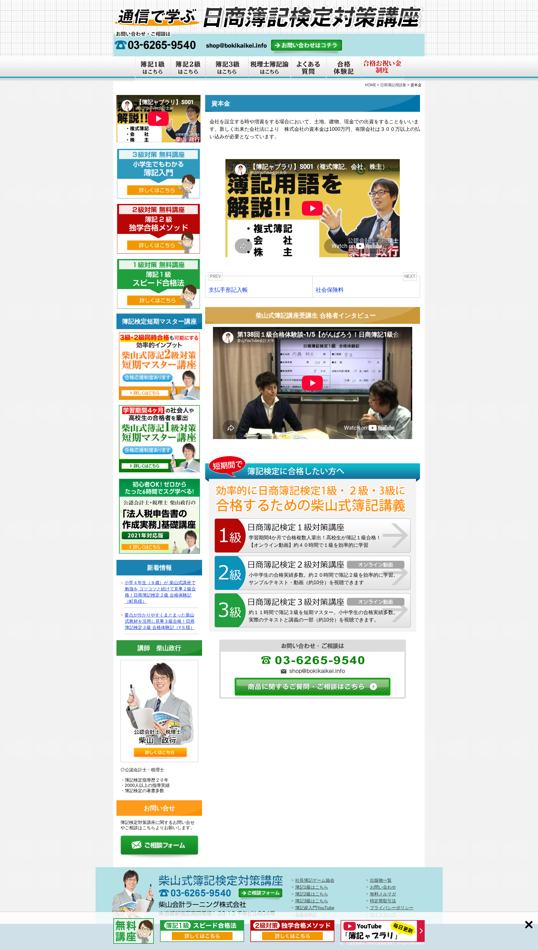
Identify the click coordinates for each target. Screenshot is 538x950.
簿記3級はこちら (311, 900)
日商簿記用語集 (393, 85)
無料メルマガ (383, 893)
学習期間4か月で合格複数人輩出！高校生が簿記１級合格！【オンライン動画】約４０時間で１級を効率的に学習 (315, 541)
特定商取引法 (383, 900)
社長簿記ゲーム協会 (314, 880)
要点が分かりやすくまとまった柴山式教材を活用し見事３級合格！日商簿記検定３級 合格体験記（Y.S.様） (160, 621)
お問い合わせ (383, 887)
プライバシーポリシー (391, 907)
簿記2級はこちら (311, 893)
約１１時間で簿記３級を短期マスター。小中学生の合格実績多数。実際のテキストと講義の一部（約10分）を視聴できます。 (323, 616)
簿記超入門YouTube (314, 907)
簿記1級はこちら (311, 887)
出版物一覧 (381, 880)
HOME (370, 85)
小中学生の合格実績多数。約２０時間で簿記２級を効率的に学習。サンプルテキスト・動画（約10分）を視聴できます (323, 578)
